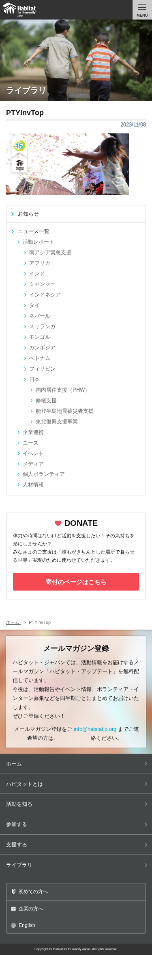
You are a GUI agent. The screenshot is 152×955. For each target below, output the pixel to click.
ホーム (14, 764)
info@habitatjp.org (95, 729)
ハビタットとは (24, 784)
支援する (16, 845)
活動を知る (19, 804)
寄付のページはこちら (76, 581)
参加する (16, 824)
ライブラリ (19, 865)
